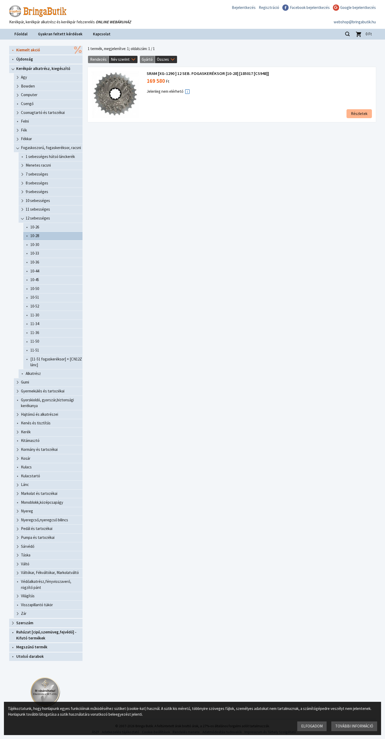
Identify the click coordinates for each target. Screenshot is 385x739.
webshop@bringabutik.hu (355, 21)
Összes (163, 59)
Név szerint (120, 59)
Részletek (359, 113)
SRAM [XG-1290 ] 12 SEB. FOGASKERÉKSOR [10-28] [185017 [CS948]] (208, 73)
